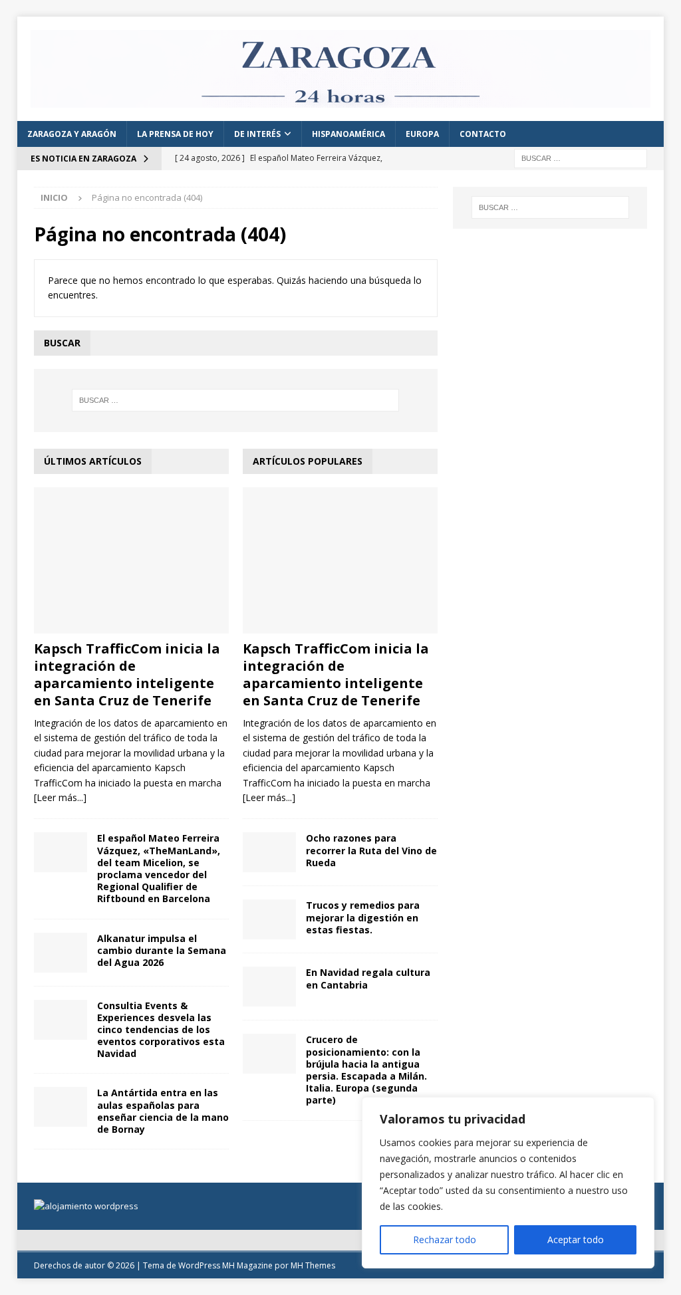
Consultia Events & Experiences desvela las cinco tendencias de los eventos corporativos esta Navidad (161, 1029)
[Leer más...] (60, 797)
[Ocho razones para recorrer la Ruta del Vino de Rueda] (269, 852)
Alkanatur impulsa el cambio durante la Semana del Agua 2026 (161, 950)
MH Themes (313, 1265)
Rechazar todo (444, 1239)
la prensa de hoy (175, 134)
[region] (508, 1182)
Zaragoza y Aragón (71, 134)
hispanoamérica (348, 134)
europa (422, 134)
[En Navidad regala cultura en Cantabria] (269, 986)
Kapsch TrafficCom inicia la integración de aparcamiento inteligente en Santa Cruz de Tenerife (127, 674)
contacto (483, 134)
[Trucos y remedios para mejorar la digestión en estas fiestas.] (269, 919)
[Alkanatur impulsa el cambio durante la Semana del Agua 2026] (60, 953)
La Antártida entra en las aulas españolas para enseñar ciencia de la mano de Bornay (163, 1110)
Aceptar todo (575, 1239)
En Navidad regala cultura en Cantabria (368, 978)
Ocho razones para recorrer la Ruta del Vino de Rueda (371, 850)
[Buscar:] (580, 157)
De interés (257, 134)
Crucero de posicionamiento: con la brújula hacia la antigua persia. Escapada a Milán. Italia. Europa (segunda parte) (366, 1069)
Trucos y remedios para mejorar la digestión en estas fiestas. (363, 917)
